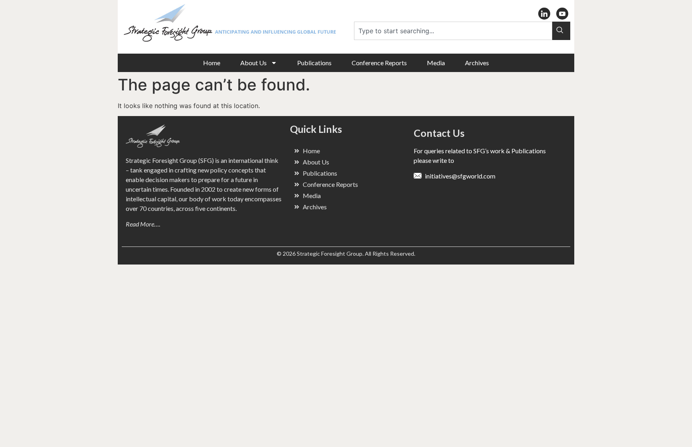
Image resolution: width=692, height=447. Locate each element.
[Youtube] (562, 14)
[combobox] (453, 31)
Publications (314, 62)
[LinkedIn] (544, 14)
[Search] (561, 31)
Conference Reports (379, 62)
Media (436, 62)
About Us (253, 62)
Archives (477, 62)
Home (211, 62)
